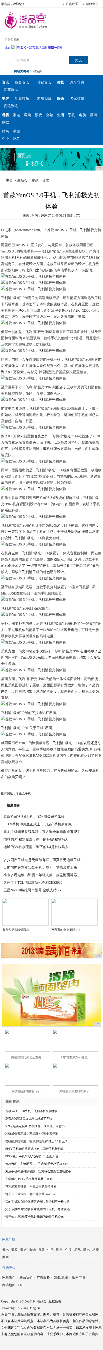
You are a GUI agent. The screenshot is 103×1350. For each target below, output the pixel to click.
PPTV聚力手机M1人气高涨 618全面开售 (31, 1156)
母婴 (41, 1249)
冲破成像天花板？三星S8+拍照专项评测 (31, 1133)
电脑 (82, 115)
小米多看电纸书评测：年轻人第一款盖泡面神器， (42, 875)
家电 (16, 115)
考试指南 (77, 99)
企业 (5, 139)
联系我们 (26, 1277)
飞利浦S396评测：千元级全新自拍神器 (30, 1186)
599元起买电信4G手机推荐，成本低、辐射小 (34, 1126)
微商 (93, 115)
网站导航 (8, 1239)
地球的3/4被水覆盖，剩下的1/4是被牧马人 (36, 839)
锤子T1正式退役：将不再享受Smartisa (30, 1194)
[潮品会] (26, 28)
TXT (21, 1285)
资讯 (35, 180)
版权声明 (78, 1277)
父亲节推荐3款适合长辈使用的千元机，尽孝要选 (37, 1209)
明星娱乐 (22, 99)
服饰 (32, 1249)
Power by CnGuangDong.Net (22, 1308)
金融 (49, 115)
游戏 (77, 1249)
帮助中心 (92, 4)
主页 (9, 180)
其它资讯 (44, 82)
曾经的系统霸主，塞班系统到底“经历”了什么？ (36, 1141)
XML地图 (61, 1277)
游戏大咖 (44, 99)
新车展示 (11, 90)
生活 (50, 1249)
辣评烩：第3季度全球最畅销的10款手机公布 (34, 1216)
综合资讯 (22, 82)
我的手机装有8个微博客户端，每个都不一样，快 (37, 1201)
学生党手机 (23, 793)
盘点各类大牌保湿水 (15, 930)
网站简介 (8, 1277)
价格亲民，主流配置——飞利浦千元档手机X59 (36, 1164)
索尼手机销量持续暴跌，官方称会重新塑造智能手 (42, 832)
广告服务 (43, 1277)
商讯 (86, 1249)
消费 (38, 115)
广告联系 (72, 4)
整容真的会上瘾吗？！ (66, 930)
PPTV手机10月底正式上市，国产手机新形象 (38, 824)
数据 (5, 122)
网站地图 (8, 1285)
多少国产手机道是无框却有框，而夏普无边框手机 (42, 860)
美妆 (14, 1249)
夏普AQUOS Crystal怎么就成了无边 (28, 1118)
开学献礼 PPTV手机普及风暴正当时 (28, 1179)
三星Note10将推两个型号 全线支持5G (32, 890)
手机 (71, 115)
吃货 (16, 139)
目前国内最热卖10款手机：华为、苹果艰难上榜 (40, 867)
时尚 (5, 131)
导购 (27, 115)
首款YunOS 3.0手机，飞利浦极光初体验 (34, 817)
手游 (16, 131)
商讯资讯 (11, 106)
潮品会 (37, 71)
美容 (23, 1249)
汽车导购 (77, 82)
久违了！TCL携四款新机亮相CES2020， (35, 882)
